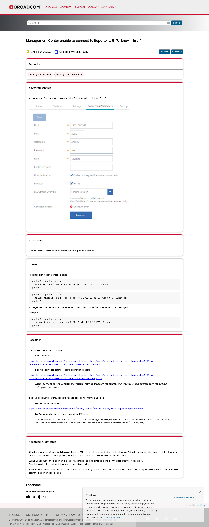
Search (176, 23)
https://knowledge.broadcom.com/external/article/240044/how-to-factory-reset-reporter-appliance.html (86, 408)
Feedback (164, 52)
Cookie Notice (111, 517)
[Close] (200, 492)
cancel (168, 23)
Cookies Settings (184, 497)
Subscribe (177, 52)
